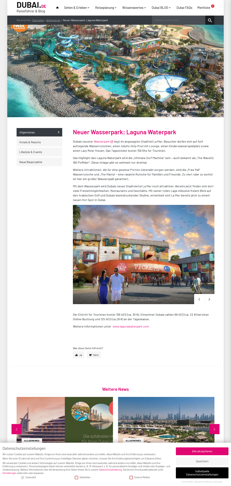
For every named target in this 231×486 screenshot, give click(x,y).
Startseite (38, 20)
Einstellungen (9, 473)
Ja (80, 354)
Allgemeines (53, 20)
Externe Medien (142, 477)
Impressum (218, 482)
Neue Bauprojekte (30, 162)
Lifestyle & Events (30, 152)
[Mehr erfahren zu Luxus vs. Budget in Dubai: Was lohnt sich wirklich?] (166, 429)
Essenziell (31, 477)
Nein (96, 354)
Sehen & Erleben (75, 7)
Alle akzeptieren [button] (202, 451)
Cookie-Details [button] (187, 482)
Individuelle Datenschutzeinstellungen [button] (202, 472)
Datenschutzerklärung (110, 469)
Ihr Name (68, 349)
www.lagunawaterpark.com (131, 326)
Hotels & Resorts (30, 142)
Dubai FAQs (184, 7)
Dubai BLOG (160, 7)
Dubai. (31, 7)
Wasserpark (102, 141)
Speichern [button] (202, 461)
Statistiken (84, 477)
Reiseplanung (104, 7)
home (57, 7)
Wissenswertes (132, 7)
